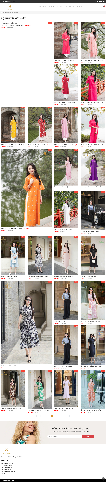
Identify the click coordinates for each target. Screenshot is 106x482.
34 (63, 416)
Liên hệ (3, 473)
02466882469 (100, 1)
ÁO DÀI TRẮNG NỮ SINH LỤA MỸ (63, 229)
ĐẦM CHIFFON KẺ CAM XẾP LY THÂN (91, 410)
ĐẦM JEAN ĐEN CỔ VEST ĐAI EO (89, 276)
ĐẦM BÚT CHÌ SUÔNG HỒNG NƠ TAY (64, 276)
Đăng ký (88, 436)
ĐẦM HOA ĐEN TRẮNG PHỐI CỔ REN (11, 366)
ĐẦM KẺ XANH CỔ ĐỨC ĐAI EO (9, 276)
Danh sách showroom (6, 465)
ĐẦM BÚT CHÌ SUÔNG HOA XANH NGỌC (39, 411)
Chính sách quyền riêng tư (8, 471)
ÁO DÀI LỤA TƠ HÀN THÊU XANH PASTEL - (16, 25)
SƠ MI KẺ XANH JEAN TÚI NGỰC (63, 366)
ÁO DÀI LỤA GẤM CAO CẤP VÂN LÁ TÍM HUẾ (92, 187)
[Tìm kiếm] (101, 7)
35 (66, 416)
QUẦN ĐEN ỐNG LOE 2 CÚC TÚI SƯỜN (91, 231)
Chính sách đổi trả (6, 469)
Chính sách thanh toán (7, 467)
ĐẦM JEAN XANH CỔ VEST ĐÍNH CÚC (91, 366)
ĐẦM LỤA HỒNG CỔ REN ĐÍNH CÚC (90, 321)
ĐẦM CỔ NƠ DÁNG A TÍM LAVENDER (64, 408)
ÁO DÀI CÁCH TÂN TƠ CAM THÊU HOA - (15, 228)
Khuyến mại (70, 7)
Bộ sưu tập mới (42, 7)
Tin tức (79, 7)
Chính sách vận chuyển (7, 463)
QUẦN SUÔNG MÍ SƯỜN (60, 321)
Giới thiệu (52, 7)
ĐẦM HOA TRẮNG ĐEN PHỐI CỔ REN (38, 276)
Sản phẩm (60, 7)
